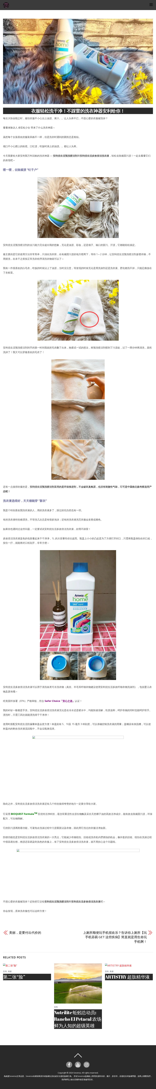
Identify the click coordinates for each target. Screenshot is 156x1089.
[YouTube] (78, 1064)
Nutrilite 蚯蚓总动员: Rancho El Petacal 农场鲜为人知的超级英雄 (77, 1019)
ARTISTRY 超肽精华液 (127, 977)
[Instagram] (87, 1064)
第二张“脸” (14, 977)
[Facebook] (69, 1064)
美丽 (10, 971)
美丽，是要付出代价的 (25, 932)
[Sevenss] (6, 6)
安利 (5, 971)
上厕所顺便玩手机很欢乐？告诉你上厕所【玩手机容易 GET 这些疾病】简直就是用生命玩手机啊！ (115, 937)
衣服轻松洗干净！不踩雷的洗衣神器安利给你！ (78, 111)
